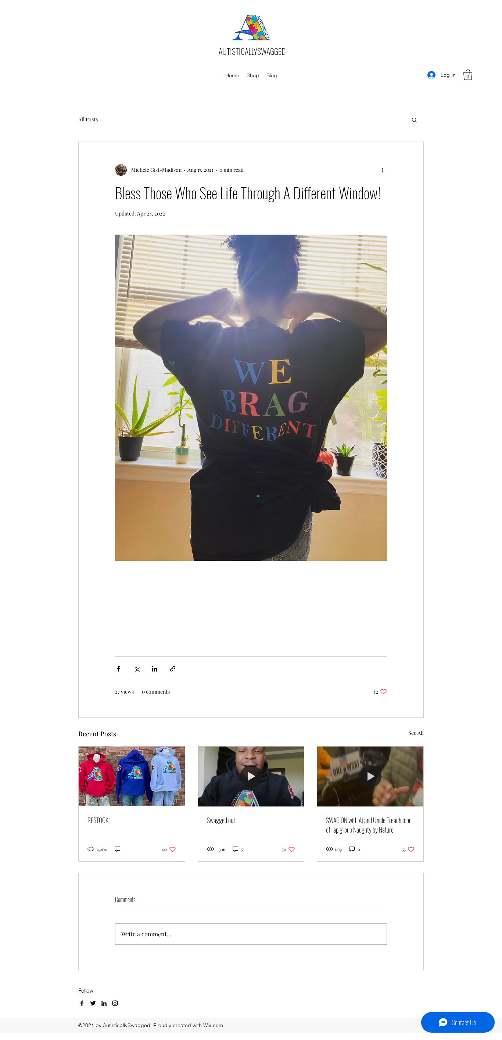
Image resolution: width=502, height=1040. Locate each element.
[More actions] (382, 169)
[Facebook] (82, 1003)
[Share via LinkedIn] (154, 668)
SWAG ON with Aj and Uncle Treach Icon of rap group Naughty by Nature (369, 824)
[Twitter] (93, 1003)
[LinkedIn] (104, 1003)
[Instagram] (115, 1003)
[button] (467, 75)
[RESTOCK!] (132, 776)
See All (416, 732)
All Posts (88, 119)
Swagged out (221, 820)
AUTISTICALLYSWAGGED (252, 51)
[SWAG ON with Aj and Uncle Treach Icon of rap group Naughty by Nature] (370, 776)
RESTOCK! (98, 820)
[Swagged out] (251, 776)
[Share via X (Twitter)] (136, 668)
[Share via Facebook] (118, 668)
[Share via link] (172, 668)
